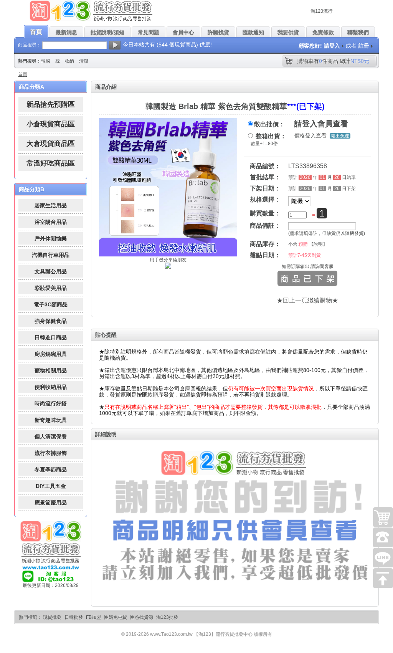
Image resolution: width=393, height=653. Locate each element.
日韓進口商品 (51, 337)
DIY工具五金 (51, 486)
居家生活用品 (51, 205)
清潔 (83, 61)
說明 (318, 244)
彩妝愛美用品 (51, 288)
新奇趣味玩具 (51, 420)
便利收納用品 (51, 387)
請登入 (332, 46)
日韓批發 (73, 617)
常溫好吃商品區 (50, 163)
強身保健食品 (51, 321)
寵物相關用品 (51, 370)
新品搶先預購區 (50, 104)
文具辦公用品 (51, 271)
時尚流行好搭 (51, 403)
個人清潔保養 (51, 436)
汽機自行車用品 (50, 255)
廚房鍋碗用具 (51, 354)
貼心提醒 (106, 335)
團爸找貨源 (141, 617)
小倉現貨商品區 (50, 124)
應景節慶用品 (51, 502)
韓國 (45, 61)
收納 (69, 61)
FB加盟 (93, 617)
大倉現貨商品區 (50, 143)
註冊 (363, 46)
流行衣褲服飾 (51, 453)
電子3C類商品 (51, 304)
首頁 (22, 74)
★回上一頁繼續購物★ (307, 300)
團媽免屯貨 (115, 617)
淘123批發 (167, 617)
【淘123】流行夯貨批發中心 (223, 634)
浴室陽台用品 (51, 222)
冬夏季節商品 (51, 469)
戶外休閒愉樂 (51, 238)
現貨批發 (52, 617)
